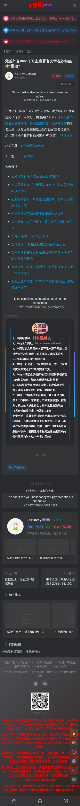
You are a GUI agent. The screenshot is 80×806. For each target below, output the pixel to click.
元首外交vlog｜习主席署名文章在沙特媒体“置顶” (38, 63)
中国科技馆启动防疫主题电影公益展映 (37, 213)
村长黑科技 (38, 671)
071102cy (21, 74)
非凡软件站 (33, 651)
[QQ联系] (74, 761)
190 (41, 526)
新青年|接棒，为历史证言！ (30, 236)
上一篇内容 (25, 156)
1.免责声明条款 (43, 662)
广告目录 (19, 51)
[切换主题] (74, 771)
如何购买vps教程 (32, 145)
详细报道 (66, 135)
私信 (70, 76)
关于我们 (60, 666)
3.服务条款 (40, 666)
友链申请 (9, 662)
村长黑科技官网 (12, 651)
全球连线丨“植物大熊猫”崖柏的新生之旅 (38, 244)
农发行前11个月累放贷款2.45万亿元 (35, 176)
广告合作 (24, 662)
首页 (8, 51)
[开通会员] (74, 742)
